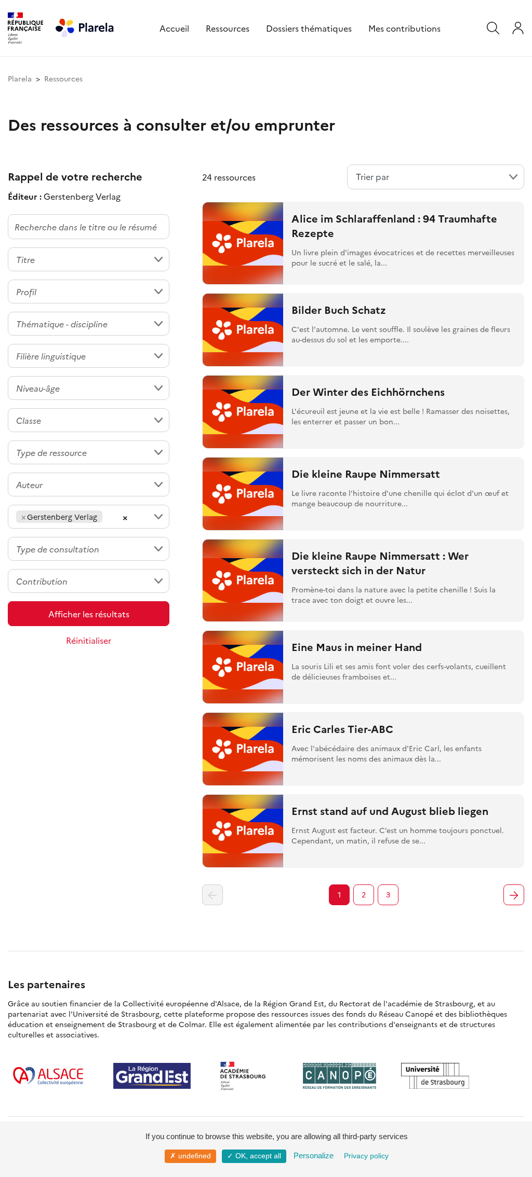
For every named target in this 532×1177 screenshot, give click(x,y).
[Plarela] (85, 26)
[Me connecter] (518, 28)
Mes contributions (404, 28)
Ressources (227, 28)
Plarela (20, 78)
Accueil (174, 28)
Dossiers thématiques (309, 28)
